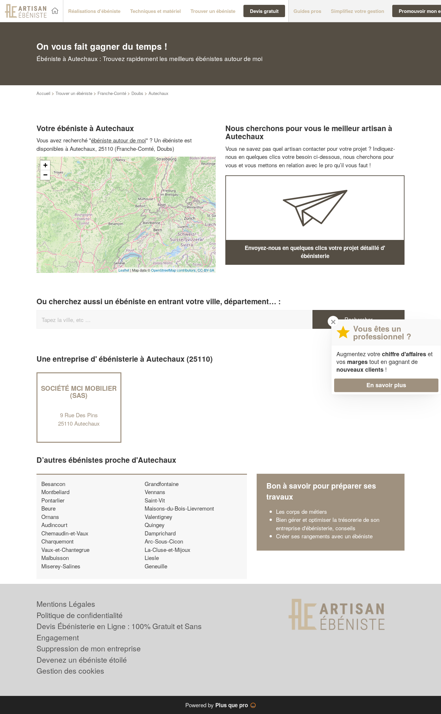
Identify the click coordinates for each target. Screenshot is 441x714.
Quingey (155, 525)
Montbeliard (55, 492)
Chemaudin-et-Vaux (64, 533)
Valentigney (158, 516)
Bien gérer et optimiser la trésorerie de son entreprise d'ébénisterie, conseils (327, 523)
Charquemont (57, 541)
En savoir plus (386, 385)
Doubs (137, 93)
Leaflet (123, 270)
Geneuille (156, 566)
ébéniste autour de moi (118, 140)
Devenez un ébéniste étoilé (81, 659)
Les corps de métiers (301, 511)
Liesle (152, 558)
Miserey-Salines (60, 566)
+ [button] (45, 165)
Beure (48, 508)
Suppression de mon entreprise (88, 648)
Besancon (53, 484)
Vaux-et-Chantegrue (65, 549)
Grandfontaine (162, 484)
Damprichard (160, 533)
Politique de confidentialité (79, 615)
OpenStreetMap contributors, (174, 270)
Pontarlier (53, 500)
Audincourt (54, 525)
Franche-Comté (111, 93)
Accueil (43, 93)
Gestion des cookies (70, 670)
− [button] (45, 175)
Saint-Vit (155, 500)
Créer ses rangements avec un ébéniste (324, 536)
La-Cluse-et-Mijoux (167, 549)
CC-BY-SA (206, 270)
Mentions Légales (65, 603)
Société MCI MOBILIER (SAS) (79, 391)
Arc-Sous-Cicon (164, 541)
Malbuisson (55, 558)
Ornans (50, 516)
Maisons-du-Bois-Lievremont (179, 508)
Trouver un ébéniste (74, 93)
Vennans (155, 492)
